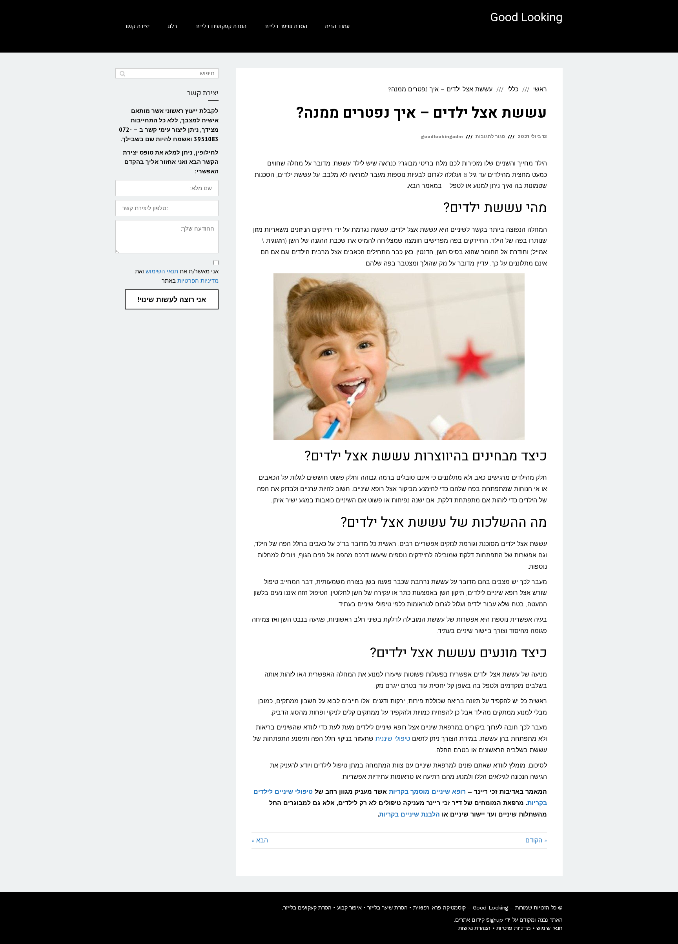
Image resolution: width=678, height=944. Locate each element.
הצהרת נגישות (474, 928)
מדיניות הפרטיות (198, 280)
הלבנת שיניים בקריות (409, 814)
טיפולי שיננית (392, 738)
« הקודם (536, 840)
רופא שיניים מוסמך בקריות (427, 791)
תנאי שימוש (549, 928)
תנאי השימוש (162, 271)
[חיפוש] (122, 73)
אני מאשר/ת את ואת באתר (177, 275)
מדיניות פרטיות (513, 928)
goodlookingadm (442, 136)
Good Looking (526, 17)
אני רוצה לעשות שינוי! (171, 299)
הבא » (260, 840)
